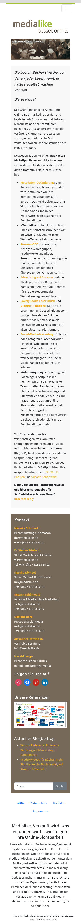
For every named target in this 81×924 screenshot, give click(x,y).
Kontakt (58, 803)
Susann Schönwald (44, 477)
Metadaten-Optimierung (37, 182)
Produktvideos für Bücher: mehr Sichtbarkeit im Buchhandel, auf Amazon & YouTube (41, 764)
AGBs (20, 803)
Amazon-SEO (29, 244)
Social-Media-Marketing (36, 334)
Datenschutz (38, 803)
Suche (60, 786)
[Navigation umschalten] (66, 8)
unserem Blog (23, 499)
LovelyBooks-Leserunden (37, 301)
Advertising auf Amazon (36, 277)
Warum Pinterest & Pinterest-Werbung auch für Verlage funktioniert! (39, 750)
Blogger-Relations (33, 306)
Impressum (40, 811)
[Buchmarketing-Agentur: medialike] (40, 26)
